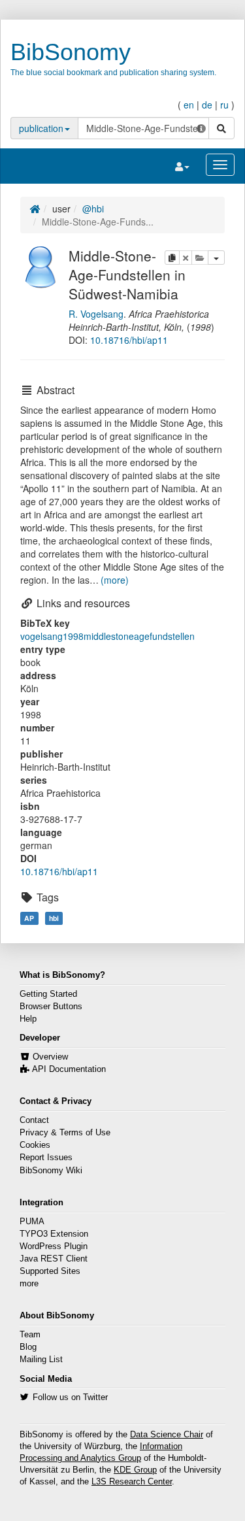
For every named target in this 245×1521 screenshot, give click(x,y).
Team (30, 1334)
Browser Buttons (51, 1006)
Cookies (35, 1145)
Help (28, 1019)
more (29, 1283)
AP (29, 918)
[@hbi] (41, 265)
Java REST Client (54, 1258)
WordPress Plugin (54, 1246)
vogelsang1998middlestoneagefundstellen (107, 636)
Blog (28, 1347)
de (207, 104)
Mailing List (41, 1359)
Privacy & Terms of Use (65, 1132)
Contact (34, 1120)
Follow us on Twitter (70, 1397)
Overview (50, 1056)
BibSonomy (70, 52)
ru (224, 104)
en (189, 104)
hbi (54, 918)
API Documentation (69, 1069)
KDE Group (135, 1470)
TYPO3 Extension (54, 1234)
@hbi (93, 208)
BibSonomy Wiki (51, 1170)
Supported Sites (50, 1271)
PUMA (32, 1221)
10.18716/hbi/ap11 (129, 339)
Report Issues (46, 1157)
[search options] (201, 128)
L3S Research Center (131, 1481)
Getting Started (48, 994)
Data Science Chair (166, 1434)
